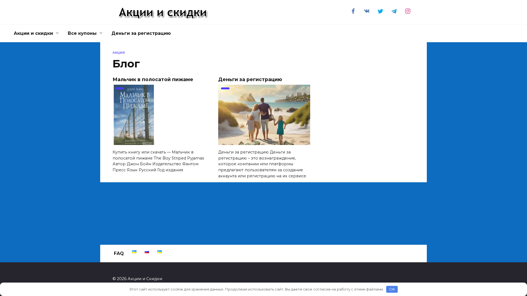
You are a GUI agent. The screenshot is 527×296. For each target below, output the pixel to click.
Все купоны (82, 33)
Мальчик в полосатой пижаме (153, 79)
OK (392, 289)
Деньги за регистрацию (141, 33)
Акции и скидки (33, 33)
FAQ (119, 253)
